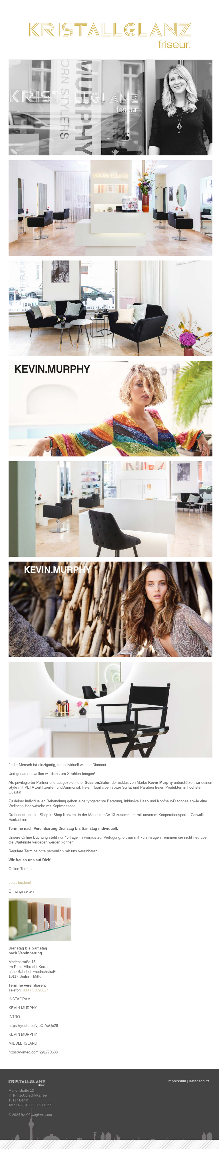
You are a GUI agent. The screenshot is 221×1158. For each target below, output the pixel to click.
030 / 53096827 (35, 990)
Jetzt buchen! (20, 882)
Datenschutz (199, 1081)
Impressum (177, 1081)
